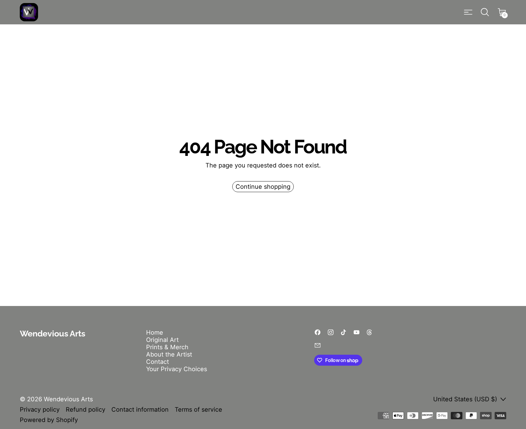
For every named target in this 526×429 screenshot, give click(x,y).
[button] (484, 12)
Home (154, 332)
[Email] (317, 345)
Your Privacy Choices (176, 369)
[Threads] (369, 332)
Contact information (140, 409)
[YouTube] (356, 332)
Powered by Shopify (49, 420)
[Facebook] (317, 332)
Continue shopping (263, 186)
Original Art (162, 339)
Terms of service (198, 409)
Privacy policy (40, 409)
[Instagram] (330, 332)
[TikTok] (343, 332)
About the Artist (169, 354)
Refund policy (85, 409)
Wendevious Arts (68, 399)
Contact (157, 361)
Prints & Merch (167, 347)
